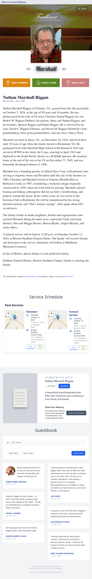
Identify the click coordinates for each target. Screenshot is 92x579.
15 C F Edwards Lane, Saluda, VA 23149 (37, 339)
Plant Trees (40, 347)
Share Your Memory (76, 413)
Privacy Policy (39, 568)
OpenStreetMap (48, 572)
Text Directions (30, 347)
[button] (14, 317)
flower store (68, 276)
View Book (51, 386)
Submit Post (78, 453)
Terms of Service (52, 568)
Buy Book (64, 386)
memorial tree (32, 276)
